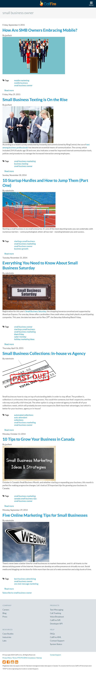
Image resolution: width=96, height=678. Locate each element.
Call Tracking (55, 613)
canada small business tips (25, 498)
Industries (6, 637)
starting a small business (24, 241)
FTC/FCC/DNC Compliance (27, 658)
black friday (19, 334)
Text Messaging (56, 610)
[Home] (48, 3)
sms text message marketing (26, 584)
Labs (4, 641)
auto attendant (20, 417)
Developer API (56, 623)
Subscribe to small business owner (17, 593)
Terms (15, 658)
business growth (21, 249)
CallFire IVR (55, 620)
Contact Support (57, 641)
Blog (4, 613)
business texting (21, 164)
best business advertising (25, 579)
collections (18, 420)
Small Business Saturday (35, 311)
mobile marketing (21, 80)
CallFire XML (55, 637)
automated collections (23, 415)
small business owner (23, 85)
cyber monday (20, 337)
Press (4, 617)
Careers (5, 610)
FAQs (52, 634)
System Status (56, 644)
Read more (9, 90)
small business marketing (25, 161)
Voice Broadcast (57, 617)
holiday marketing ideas (24, 339)
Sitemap (39, 658)
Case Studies (8, 634)
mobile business (21, 83)
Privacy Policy (7, 658)
